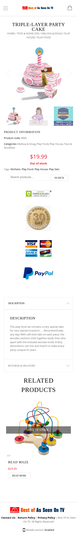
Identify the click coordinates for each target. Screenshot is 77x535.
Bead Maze (18, 462)
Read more (19, 475)
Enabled (49, 530)
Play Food (42, 144)
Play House (56, 144)
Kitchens (15, 169)
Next (69, 74)
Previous (8, 74)
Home (11, 33)
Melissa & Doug (51, 33)
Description (16, 303)
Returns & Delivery (21, 365)
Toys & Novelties (28, 33)
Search (59, 177)
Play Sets (54, 169)
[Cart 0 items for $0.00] (67, 8)
